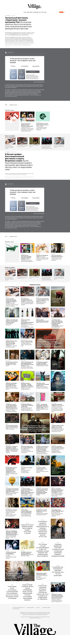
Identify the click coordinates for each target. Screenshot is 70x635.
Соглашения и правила (46, 607)
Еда (40, 12)
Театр (22, 122)
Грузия (22, 445)
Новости (27, 523)
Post (13, 37)
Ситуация (52, 508)
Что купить (38, 318)
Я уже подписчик (10, 52)
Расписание (22, 466)
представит (14, 33)
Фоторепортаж (23, 424)
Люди (28, 12)
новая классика (8, 339)
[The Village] (35, 6)
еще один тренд (53, 466)
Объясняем (53, 297)
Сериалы (7, 318)
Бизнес (31, 12)
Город (25, 12)
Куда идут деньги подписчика (39, 213)
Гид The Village (23, 297)
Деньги (7, 487)
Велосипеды (38, 445)
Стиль (42, 12)
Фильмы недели (23, 360)
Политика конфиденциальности (19, 607)
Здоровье (37, 297)
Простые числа (38, 122)
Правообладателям (30, 607)
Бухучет (22, 318)
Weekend (8, 15)
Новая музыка (53, 360)
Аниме (52, 381)
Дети (45, 12)
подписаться (33, 71)
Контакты (38, 607)
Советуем (37, 360)
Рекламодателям (16, 608)
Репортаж (7, 297)
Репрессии (7, 466)
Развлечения (36, 12)
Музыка (52, 487)
